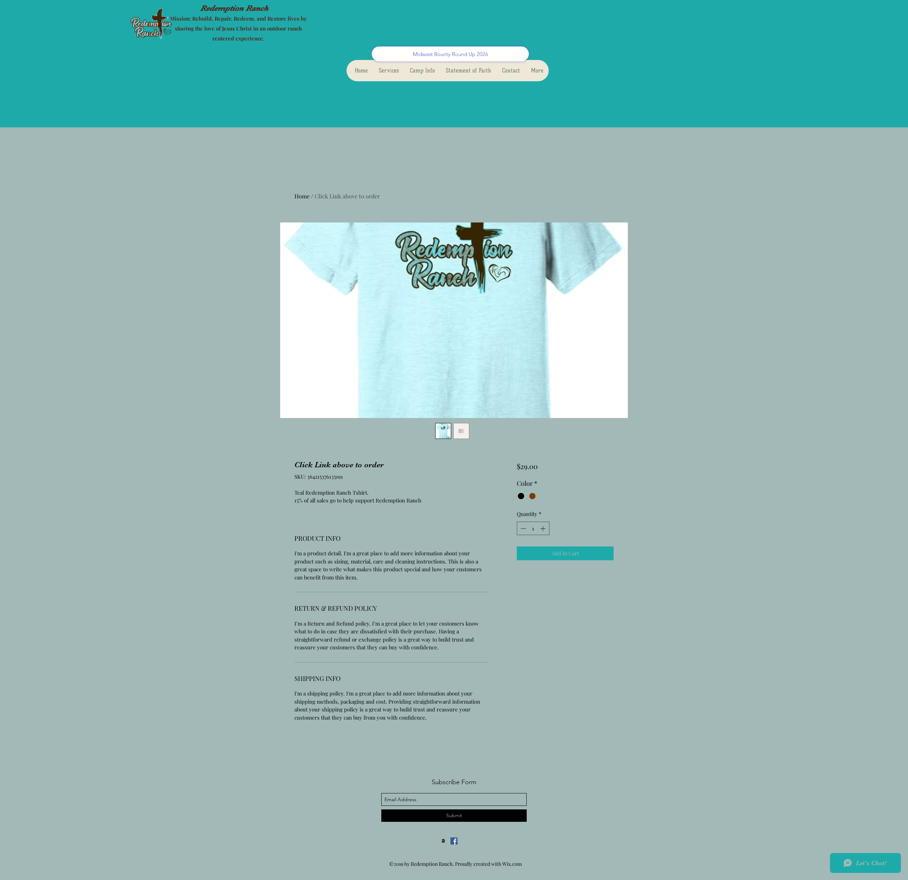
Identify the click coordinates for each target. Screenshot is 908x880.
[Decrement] (522, 528)
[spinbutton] (533, 528)
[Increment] (543, 528)
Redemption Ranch (234, 8)
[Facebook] (454, 841)
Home (302, 196)
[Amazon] (443, 841)
